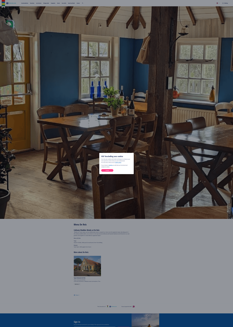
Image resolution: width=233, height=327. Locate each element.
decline (111, 165)
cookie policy (118, 162)
